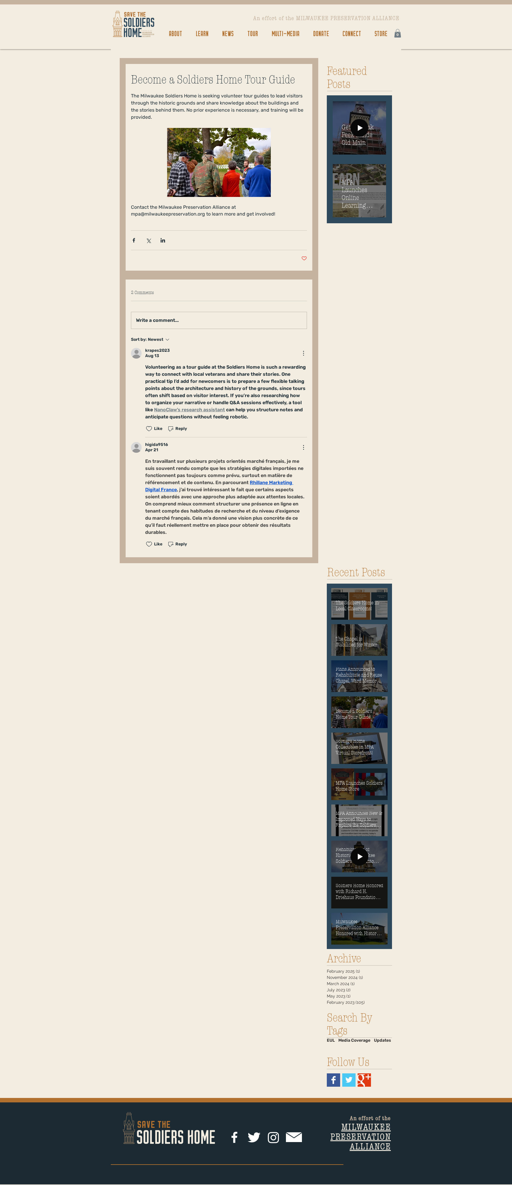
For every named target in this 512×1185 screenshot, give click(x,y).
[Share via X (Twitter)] (148, 240)
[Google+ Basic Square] (364, 1080)
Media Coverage (354, 1040)
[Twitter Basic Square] (349, 1080)
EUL (331, 1040)
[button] (175, 33)
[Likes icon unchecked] (149, 428)
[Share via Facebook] (134, 240)
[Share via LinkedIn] (163, 240)
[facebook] (234, 1137)
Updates (382, 1040)
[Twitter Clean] (254, 1137)
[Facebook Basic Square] (333, 1080)
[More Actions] (303, 353)
